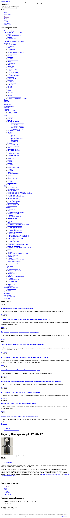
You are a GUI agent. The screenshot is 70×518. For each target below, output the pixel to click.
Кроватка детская (13, 144)
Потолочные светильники (15, 238)
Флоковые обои (12, 206)
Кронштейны (11, 63)
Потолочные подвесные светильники (18, 236)
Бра (9, 210)
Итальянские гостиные (17, 123)
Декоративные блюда (14, 269)
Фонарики (11, 256)
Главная (6, 17)
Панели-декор (12, 78)
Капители (10, 55)
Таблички (7, 293)
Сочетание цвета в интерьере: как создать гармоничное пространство (22, 344)
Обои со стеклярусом (14, 201)
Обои (5, 186)
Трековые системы (13, 255)
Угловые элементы (13, 95)
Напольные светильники (15, 226)
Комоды (10, 120)
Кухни (9, 147)
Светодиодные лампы (14, 246)
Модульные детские (13, 149)
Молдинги (11, 66)
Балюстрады (11, 49)
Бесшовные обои (12, 187)
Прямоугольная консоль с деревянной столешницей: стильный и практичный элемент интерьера (31, 381)
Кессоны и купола (13, 60)
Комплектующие (12, 218)
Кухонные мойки (13, 112)
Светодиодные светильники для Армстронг (20, 247)
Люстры (10, 221)
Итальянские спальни (17, 126)
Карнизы (10, 57)
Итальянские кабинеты (17, 124)
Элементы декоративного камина (17, 98)
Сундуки (10, 170)
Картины (6, 103)
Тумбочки (10, 175)
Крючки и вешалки (13, 146)
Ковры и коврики (9, 106)
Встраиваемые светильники (16, 212)
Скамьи (10, 160)
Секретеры (11, 158)
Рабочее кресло (15, 141)
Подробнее (4, 314)
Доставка (6, 20)
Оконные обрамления (14, 75)
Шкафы (10, 181)
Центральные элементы (14, 97)
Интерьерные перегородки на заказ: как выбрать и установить (20, 392)
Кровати (10, 143)
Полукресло (14, 140)
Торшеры (10, 252)
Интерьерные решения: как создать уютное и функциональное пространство (24, 357)
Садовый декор (12, 38)
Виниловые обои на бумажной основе (19, 192)
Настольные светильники (15, 230)
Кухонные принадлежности (16, 276)
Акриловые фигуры (10, 31)
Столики (10, 164)
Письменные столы (13, 155)
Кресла (10, 133)
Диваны (10, 118)
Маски (9, 64)
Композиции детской (17, 129)
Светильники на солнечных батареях (18, 244)
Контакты (7, 23)
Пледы (9, 264)
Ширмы (10, 180)
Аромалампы (11, 209)
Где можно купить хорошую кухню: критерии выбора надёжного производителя (25, 319)
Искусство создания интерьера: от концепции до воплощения (19, 332)
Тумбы (9, 176)
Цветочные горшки (13, 40)
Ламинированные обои (14, 200)
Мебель (6, 115)
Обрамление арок (13, 72)
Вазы (9, 34)
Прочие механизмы (13, 241)
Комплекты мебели (13, 121)
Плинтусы (11, 81)
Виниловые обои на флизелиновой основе (20, 193)
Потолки (10, 84)
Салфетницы (11, 283)
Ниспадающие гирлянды (15, 232)
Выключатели (12, 289)
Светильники (11, 243)
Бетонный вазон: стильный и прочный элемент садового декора (20, 370)
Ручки (9, 90)
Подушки (10, 266)
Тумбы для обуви (13, 178)
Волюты (10, 50)
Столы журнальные (13, 167)
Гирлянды (10, 215)
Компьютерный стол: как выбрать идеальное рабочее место (19, 416)
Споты (9, 250)
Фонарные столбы (13, 258)
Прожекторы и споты (14, 239)
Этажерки (10, 184)
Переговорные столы (14, 153)
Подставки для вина (13, 279)
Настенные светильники (15, 227)
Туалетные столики (13, 173)
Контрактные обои (13, 198)
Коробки (6, 109)
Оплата (6, 21)
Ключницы (7, 104)
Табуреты (10, 172)
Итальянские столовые (17, 127)
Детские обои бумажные (15, 195)
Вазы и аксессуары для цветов (13, 32)
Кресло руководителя (17, 138)
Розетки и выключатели (11, 287)
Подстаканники (12, 281)
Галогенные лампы (13, 213)
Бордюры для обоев (13, 189)
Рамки (9, 290)
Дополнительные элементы (16, 52)
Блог (5, 18)
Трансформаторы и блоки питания (18, 253)
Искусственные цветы (14, 35)
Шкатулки (7, 298)
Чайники (10, 286)
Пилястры (10, 80)
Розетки (10, 86)
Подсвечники (11, 233)
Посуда (6, 267)
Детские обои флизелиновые (16, 196)
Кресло (13, 135)
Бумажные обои (12, 190)
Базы (9, 47)
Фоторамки (7, 295)
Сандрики (10, 92)
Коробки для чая (12, 273)
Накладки (10, 67)
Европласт (7, 43)
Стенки (10, 163)
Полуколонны (12, 83)
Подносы (10, 278)
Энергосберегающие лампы (16, 259)
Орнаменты (11, 77)
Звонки (6, 100)
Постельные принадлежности (12, 261)
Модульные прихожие (14, 150)
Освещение (7, 207)
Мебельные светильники (15, 223)
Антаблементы (12, 44)
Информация (8, 462)
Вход (5, 12)
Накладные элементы (14, 69)
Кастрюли (10, 272)
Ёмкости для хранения (14, 270)
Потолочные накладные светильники (18, 235)
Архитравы (11, 46)
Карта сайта (7, 24)
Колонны (10, 61)
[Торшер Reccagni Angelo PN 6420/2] (7, 454)
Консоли (10, 132)
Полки (9, 157)
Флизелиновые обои (13, 204)
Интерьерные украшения (15, 216)
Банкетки (10, 117)
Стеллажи (10, 161)
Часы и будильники (9, 296)
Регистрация (7, 14)
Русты (9, 89)
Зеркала (6, 101)
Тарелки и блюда (12, 284)
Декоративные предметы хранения (14, 41)
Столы (9, 166)
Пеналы (10, 152)
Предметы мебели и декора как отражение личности (17, 308)
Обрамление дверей (13, 74)
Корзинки (7, 107)
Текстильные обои (13, 203)
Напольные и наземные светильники (18, 224)
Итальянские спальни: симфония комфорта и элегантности (19, 403)
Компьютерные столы (14, 130)
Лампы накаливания (13, 220)
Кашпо (10, 37)
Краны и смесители (10, 110)
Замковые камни (12, 54)
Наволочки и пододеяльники (16, 263)
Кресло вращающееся (17, 137)
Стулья (10, 169)
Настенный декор (13, 229)
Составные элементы (14, 94)
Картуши (10, 58)
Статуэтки (7, 292)
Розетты (10, 87)
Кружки (10, 275)
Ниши (9, 70)
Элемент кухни (12, 183)
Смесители (11, 113)
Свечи (9, 249)
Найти (2, 9)
